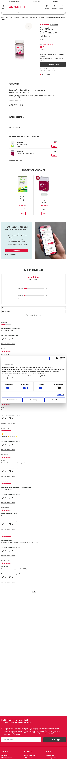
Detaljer (59, 394)
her (52, 733)
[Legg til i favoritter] (28, 26)
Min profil (4, 755)
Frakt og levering (51, 758)
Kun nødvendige (12, 399)
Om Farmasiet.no (29, 755)
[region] (19, 50)
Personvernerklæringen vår (48, 70)
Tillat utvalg (33, 399)
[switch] (25, 388)
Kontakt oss (50, 755)
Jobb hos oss (28, 758)
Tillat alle (54, 399)
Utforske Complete (15, 161)
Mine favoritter (6, 758)
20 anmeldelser (54, 24)
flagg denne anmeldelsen (8, 343)
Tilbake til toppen (61, 588)
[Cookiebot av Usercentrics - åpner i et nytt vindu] (57, 358)
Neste (34, 592)
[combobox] (33, 13)
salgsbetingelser (8, 734)
